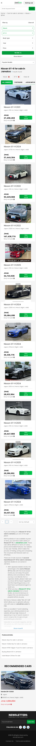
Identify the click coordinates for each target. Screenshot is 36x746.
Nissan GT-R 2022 (12, 186)
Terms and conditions (23, 741)
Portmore (18, 82)
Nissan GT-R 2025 (12, 265)
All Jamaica (6, 82)
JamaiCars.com (21, 543)
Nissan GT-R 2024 (12, 146)
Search (32, 9)
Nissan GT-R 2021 (12, 107)
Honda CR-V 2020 (7, 692)
